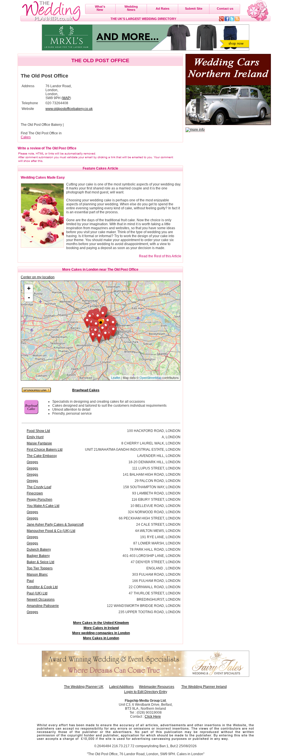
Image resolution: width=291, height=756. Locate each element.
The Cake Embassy (42, 456)
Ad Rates (162, 8)
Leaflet (115, 377)
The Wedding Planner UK (83, 687)
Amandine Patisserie (43, 606)
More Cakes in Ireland (101, 628)
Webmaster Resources (156, 687)
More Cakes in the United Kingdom (101, 623)
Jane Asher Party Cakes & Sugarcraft (55, 525)
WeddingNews (131, 8)
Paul (30, 581)
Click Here (153, 717)
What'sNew (100, 8)
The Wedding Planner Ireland (204, 687)
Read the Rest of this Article (160, 256)
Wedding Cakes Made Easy (43, 177)
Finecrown (35, 493)
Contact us (225, 8)
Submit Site (193, 8)
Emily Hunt (35, 437)
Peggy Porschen (39, 500)
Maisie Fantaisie (39, 443)
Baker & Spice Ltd (40, 562)
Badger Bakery (38, 556)
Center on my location (38, 277)
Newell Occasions (41, 600)
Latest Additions (121, 687)
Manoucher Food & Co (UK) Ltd (51, 531)
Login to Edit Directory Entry (145, 692)
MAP (66, 98)
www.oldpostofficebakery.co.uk (69, 109)
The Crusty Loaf (39, 487)
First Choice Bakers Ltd (45, 450)
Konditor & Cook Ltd (42, 587)
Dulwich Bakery (39, 550)
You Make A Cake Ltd (43, 506)
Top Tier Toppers (40, 568)
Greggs (32, 462)
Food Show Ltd (38, 431)
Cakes (26, 137)
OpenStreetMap (150, 377)
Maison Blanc (37, 575)
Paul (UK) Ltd (37, 593)
